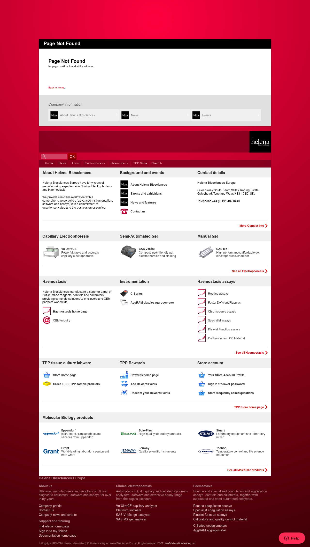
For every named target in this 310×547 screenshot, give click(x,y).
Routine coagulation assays (212, 505)
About (75, 163)
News (135, 115)
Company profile (50, 505)
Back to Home (56, 87)
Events (206, 115)
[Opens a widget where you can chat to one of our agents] (292, 538)
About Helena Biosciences (77, 115)
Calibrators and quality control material (220, 519)
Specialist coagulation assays (214, 510)
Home (49, 163)
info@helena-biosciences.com (180, 543)
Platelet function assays (210, 514)
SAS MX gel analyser (131, 519)
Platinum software (128, 510)
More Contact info (252, 225)
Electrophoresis (95, 163)
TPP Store (140, 163)
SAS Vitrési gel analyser (133, 514)
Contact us (46, 510)
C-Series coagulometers (210, 525)
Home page (260, 142)
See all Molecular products (245, 470)
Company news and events (58, 514)
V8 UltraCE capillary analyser (136, 505)
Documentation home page (57, 535)
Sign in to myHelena (53, 530)
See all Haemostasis (250, 352)
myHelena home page (54, 526)
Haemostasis (119, 163)
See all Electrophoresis (248, 271)
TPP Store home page (249, 407)
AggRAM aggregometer (209, 530)
